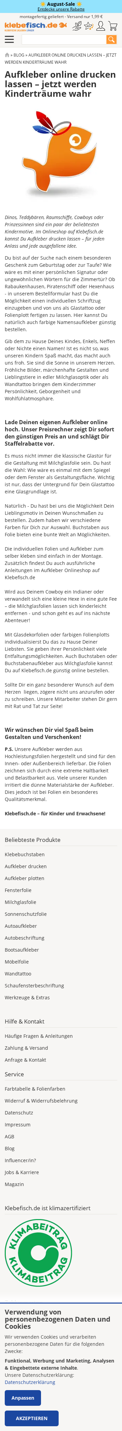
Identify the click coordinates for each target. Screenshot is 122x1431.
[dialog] (61, 1367)
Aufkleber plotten (24, 878)
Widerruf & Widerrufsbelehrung (41, 1100)
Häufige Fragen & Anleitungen (39, 1036)
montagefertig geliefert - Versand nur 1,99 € (61, 16)
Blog (19, 55)
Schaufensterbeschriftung (34, 985)
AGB (9, 1136)
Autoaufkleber (21, 926)
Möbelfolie (17, 961)
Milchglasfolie (20, 902)
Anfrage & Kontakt (25, 1060)
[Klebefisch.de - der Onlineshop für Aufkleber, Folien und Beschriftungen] (7, 55)
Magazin (14, 1184)
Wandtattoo (18, 973)
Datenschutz (19, 1112)
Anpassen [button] (23, 1398)
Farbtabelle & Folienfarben (35, 1089)
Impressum (17, 1124)
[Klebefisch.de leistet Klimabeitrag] (61, 1253)
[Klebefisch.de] (36, 27)
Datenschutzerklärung (30, 1382)
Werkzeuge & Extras (27, 997)
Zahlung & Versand (26, 1048)
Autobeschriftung (24, 938)
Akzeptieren (31, 1418)
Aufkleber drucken (26, 866)
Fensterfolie (18, 890)
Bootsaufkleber (22, 950)
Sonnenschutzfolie (26, 914)
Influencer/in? (20, 1160)
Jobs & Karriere (22, 1172)
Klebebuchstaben (25, 854)
